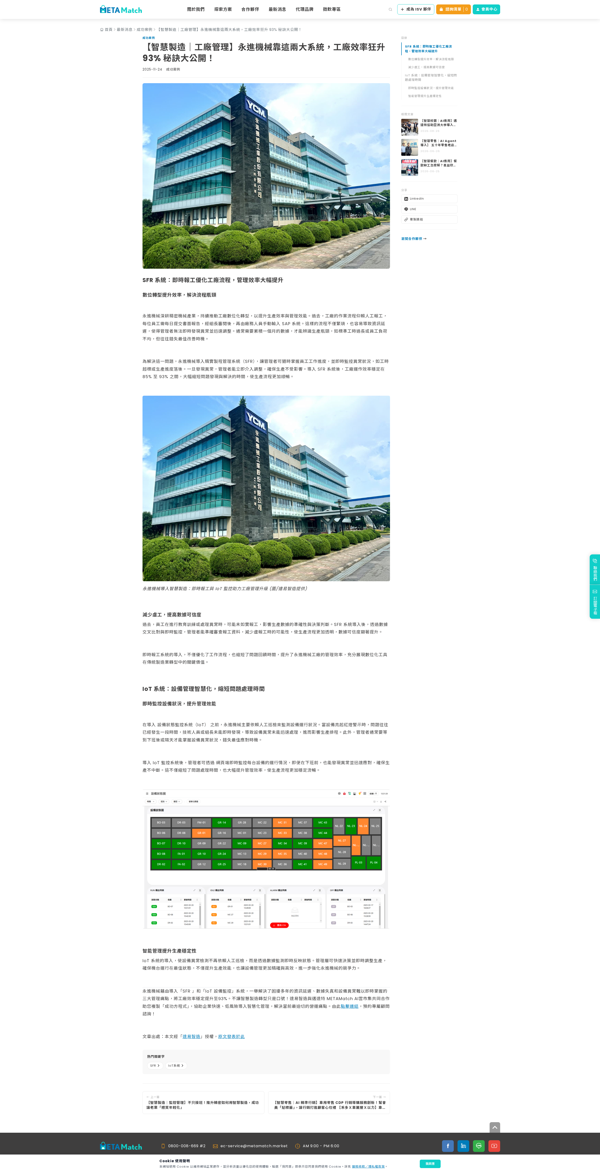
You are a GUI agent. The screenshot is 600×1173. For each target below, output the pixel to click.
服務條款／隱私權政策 (368, 1166)
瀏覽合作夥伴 (414, 239)
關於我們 (196, 9)
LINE (413, 209)
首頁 (109, 29)
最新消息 (277, 9)
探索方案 (223, 9)
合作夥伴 (250, 9)
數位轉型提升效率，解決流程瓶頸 (431, 59)
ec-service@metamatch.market (254, 1146)
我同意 (430, 1164)
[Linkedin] (463, 1146)
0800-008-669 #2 (187, 1146)
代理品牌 (305, 9)
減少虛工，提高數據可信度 (426, 67)
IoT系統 (174, 1065)
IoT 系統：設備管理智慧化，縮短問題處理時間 (431, 77)
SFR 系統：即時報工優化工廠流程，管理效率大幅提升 (428, 48)
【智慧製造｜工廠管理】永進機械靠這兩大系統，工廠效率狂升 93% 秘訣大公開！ (229, 29)
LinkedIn (417, 199)
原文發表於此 (231, 1036)
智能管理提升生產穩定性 (425, 96)
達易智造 (191, 1036)
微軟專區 (332, 9)
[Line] (479, 1146)
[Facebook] (448, 1146)
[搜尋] (390, 9)
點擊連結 (350, 1006)
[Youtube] (494, 1146)
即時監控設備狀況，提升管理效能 (431, 88)
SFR (153, 1065)
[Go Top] (495, 1127)
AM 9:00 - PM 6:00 (321, 1146)
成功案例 (145, 29)
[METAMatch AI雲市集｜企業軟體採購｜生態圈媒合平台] (121, 9)
